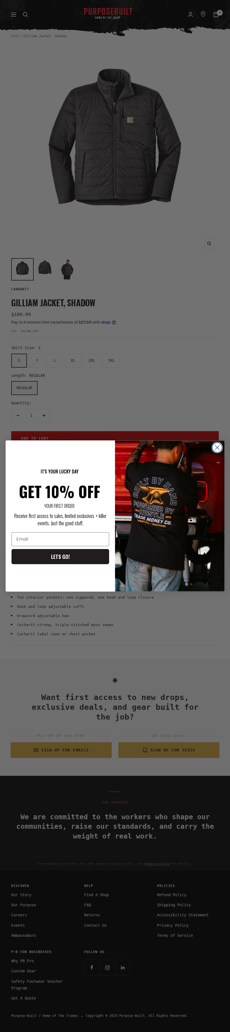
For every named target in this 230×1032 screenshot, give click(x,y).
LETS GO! (60, 556)
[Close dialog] (217, 447)
